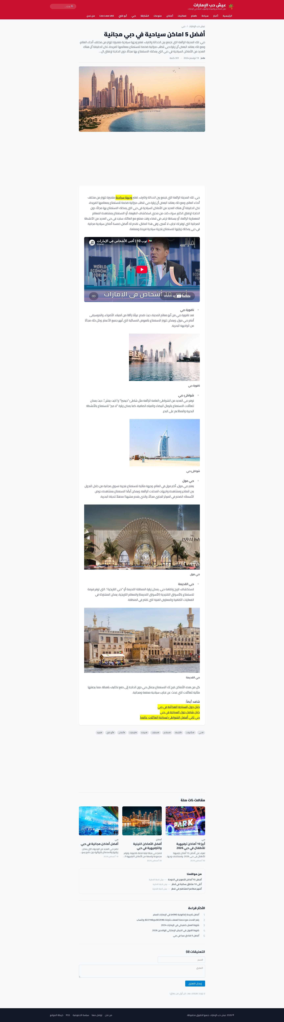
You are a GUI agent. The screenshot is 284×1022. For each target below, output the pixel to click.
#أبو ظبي (110, 732)
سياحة (205, 16)
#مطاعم (167, 732)
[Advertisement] (142, 159)
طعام (194, 16)
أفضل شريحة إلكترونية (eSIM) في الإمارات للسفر (176, 914)
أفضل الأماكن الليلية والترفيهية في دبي (147, 846)
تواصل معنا (97, 1015)
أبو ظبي (122, 16)
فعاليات (182, 16)
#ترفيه (99, 732)
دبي (133, 16)
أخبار (215, 16)
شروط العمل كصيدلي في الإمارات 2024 (180, 925)
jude (203, 58)
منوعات (158, 16)
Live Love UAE (106, 16)
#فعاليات (155, 732)
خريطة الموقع (56, 1015)
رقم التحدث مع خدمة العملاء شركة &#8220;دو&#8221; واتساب (168, 919)
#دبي (201, 732)
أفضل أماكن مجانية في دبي (99, 843)
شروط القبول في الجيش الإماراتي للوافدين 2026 (175, 930)
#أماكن (122, 732)
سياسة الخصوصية (81, 1015)
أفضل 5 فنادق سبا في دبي (186, 935)
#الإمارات (133, 732)
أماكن (169, 16)
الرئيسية (227, 16)
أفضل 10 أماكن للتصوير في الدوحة (185, 879)
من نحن (91, 16)
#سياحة (144, 732)
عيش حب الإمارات (197, 26)
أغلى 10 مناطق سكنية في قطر (187, 884)
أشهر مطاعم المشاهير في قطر (186, 889)
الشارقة (145, 16)
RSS (68, 1015)
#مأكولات (190, 732)
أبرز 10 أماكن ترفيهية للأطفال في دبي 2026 (190, 846)
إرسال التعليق (195, 983)
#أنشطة (178, 732)
